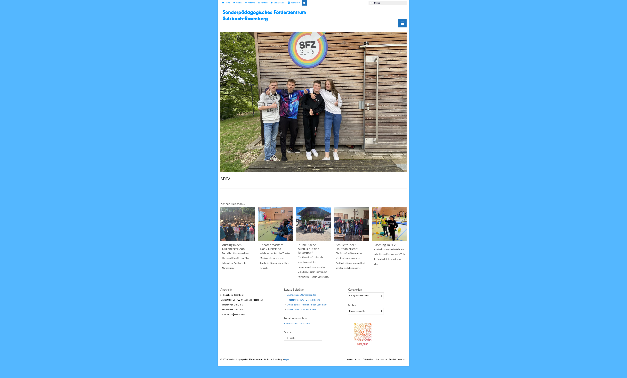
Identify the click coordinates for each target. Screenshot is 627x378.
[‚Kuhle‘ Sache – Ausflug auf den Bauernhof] (313, 224)
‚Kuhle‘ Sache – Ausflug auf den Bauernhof (306, 304)
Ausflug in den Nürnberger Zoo (301, 295)
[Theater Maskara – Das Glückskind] (275, 224)
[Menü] (402, 23)
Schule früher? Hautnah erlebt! (301, 309)
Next (404, 247)
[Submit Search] (371, 3)
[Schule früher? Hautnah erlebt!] (351, 224)
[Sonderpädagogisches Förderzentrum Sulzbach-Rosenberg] (266, 15)
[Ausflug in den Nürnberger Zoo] (237, 224)
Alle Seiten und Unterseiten (297, 323)
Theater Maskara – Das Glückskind (303, 299)
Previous (223, 247)
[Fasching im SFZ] (389, 224)
